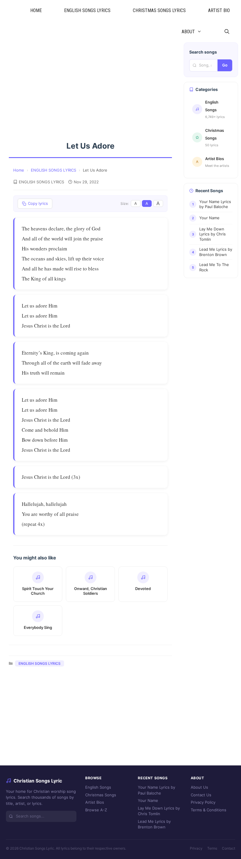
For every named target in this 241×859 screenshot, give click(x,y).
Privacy (196, 848)
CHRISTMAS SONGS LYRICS (159, 10)
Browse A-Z (96, 810)
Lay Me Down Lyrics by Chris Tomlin (159, 811)
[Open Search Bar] (226, 31)
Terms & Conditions (208, 810)
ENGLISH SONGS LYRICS (87, 10)
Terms (212, 848)
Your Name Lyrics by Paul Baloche (156, 790)
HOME (36, 10)
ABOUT (188, 31)
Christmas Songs (100, 794)
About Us (199, 787)
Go (224, 65)
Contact (228, 848)
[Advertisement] (90, 86)
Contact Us (201, 794)
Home (18, 170)
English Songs (98, 787)
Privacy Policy (203, 802)
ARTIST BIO (219, 10)
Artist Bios (94, 802)
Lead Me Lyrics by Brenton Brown (154, 824)
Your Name (148, 800)
